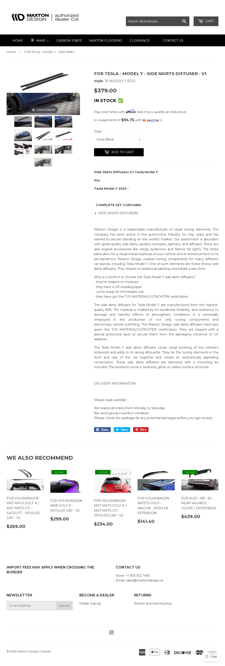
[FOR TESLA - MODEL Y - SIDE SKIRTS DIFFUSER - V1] (23, 121)
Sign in (179, 11)
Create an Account (204, 11)
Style (98, 131)
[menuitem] (15, 40)
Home (11, 52)
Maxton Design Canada (34, 651)
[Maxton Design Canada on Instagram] (111, 633)
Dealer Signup (90, 603)
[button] (156, 120)
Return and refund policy (153, 603)
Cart (209, 21)
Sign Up (64, 605)
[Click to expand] (43, 93)
